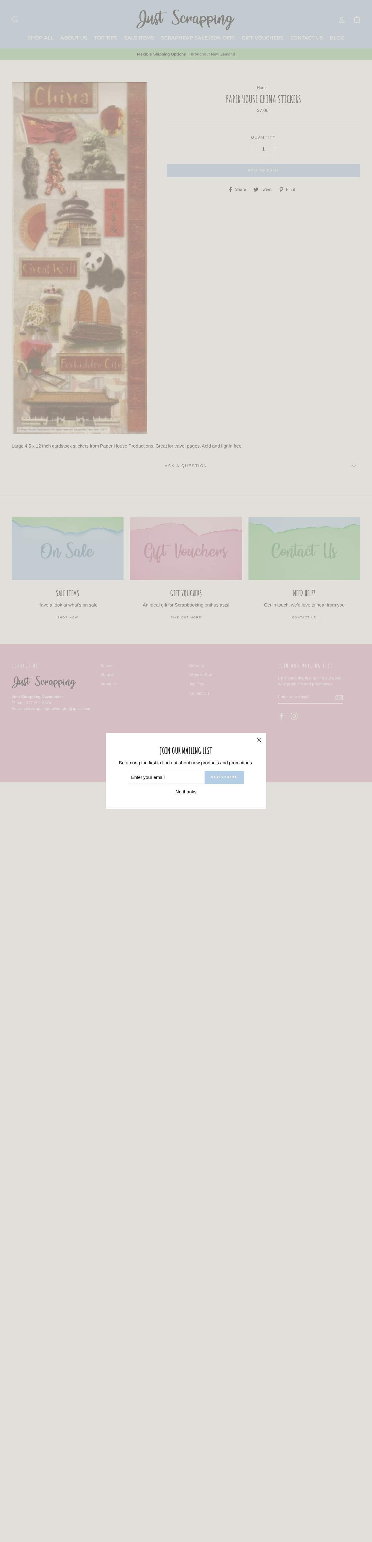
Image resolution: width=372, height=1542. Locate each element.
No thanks (186, 791)
